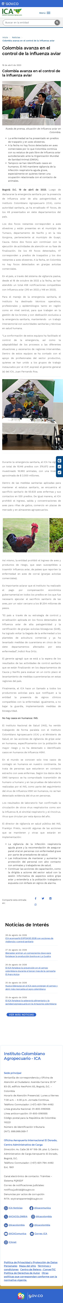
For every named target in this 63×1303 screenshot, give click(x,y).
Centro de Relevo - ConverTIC (38, 1269)
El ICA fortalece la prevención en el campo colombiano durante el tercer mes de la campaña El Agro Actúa (30, 971)
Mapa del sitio (27, 1266)
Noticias (16, 37)
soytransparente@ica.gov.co (27, 1198)
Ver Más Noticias (21, 1014)
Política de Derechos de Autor (22, 1273)
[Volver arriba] (57, 1283)
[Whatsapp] (36, 904)
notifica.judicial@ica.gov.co (19, 1189)
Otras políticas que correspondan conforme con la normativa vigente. (30, 1277)
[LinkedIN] (50, 898)
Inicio (5, 37)
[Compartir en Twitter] (43, 898)
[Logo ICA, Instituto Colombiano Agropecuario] (12, 12)
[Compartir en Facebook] (36, 898)
